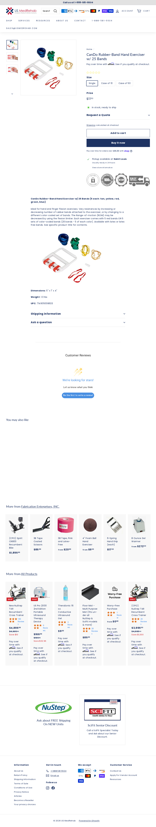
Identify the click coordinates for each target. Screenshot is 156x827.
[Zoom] (48, 67)
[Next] (12, 93)
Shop (9, 20)
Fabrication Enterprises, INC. (40, 506)
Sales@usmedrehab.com (21, 28)
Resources (43, 20)
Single (92, 83)
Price (90, 93)
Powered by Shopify (89, 820)
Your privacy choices (25, 804)
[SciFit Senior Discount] (102, 709)
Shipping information (46, 314)
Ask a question (41, 322)
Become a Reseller (24, 800)
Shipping (91, 125)
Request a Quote (98, 115)
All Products (29, 574)
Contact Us (115, 770)
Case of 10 (107, 83)
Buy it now (118, 143)
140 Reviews (21, 621)
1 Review (119, 615)
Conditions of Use (23, 787)
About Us (62, 20)
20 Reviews (143, 621)
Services (24, 20)
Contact (80, 20)
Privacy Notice (21, 791)
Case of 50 (125, 83)
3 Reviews (69, 625)
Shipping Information (25, 779)
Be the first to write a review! (78, 395)
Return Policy (20, 775)
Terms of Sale (21, 783)
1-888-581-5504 (102, 20)
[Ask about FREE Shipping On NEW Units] (53, 707)
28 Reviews (94, 631)
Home (89, 49)
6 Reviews (45, 628)
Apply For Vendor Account (123, 775)
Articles (18, 796)
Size (89, 77)
